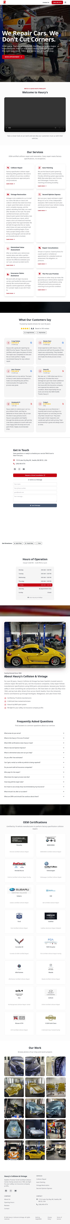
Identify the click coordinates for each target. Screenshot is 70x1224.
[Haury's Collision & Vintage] (4, 2)
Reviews (6, 1205)
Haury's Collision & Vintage (15, 1176)
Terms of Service (59, 1218)
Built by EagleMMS (39, 1218)
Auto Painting (40, 1182)
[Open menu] (65, 2)
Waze (39, 543)
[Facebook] (15, 469)
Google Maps (30, 543)
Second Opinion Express (44, 1188)
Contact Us (46, 2)
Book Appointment (12, 57)
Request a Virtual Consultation (34, 475)
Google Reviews (30, 332)
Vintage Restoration (42, 1185)
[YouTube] (23, 469)
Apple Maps (19, 543)
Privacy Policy (50, 1218)
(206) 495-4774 (57, 2)
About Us (7, 1199)
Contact (6, 1208)
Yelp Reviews (42, 332)
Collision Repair (41, 1179)
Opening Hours (9, 1202)
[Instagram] (19, 469)
